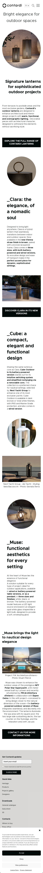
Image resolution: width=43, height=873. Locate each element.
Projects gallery (8, 791)
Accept (21, 853)
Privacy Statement (26, 870)
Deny (21, 859)
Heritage (5, 783)
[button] (40, 830)
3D (3, 812)
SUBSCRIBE (11, 772)
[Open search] (33, 5)
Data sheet (6, 809)
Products (5, 787)
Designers (6, 794)
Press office (6, 827)
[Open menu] (38, 5)
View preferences (21, 865)
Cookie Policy (14, 870)
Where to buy (7, 823)
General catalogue (9, 805)
